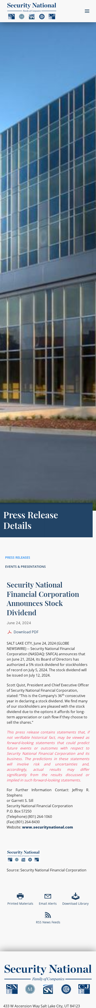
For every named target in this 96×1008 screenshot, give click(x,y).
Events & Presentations (25, 566)
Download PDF (26, 632)
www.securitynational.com (47, 827)
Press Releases (17, 557)
